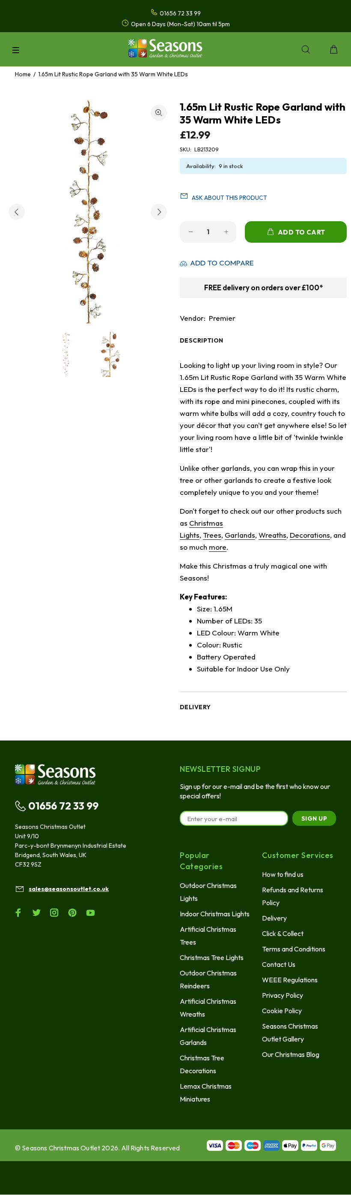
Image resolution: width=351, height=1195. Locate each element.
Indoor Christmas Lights (215, 913)
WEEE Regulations (290, 979)
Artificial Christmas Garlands (208, 1036)
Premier (222, 317)
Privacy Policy (282, 995)
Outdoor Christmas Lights (208, 892)
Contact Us (278, 964)
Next (159, 212)
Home (23, 74)
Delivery (274, 918)
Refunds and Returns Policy (292, 896)
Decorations (310, 534)
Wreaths (272, 534)
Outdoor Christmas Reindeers (208, 979)
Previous (17, 212)
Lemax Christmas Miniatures (206, 1092)
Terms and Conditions (293, 949)
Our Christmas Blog (290, 1054)
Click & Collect (282, 933)
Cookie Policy (282, 1010)
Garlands (240, 534)
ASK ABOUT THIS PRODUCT (229, 198)
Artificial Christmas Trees (208, 935)
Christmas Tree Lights (212, 957)
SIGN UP (314, 818)
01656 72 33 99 (63, 805)
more (217, 546)
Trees (212, 534)
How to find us (282, 874)
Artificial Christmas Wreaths (208, 1007)
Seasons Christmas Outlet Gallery (290, 1032)
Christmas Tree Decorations (202, 1064)
